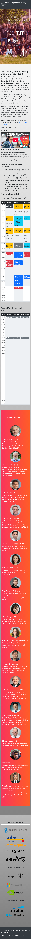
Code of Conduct (7, 935)
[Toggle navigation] (3, 6)
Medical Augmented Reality (14, 3)
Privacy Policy (19, 935)
